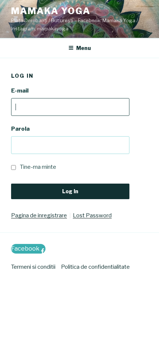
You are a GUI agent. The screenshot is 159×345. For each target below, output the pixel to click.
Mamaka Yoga (51, 11)
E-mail (19, 90)
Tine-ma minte (38, 167)
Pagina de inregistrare (39, 215)
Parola (20, 128)
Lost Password (92, 215)
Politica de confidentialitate (95, 267)
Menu (83, 48)
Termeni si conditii (33, 267)
